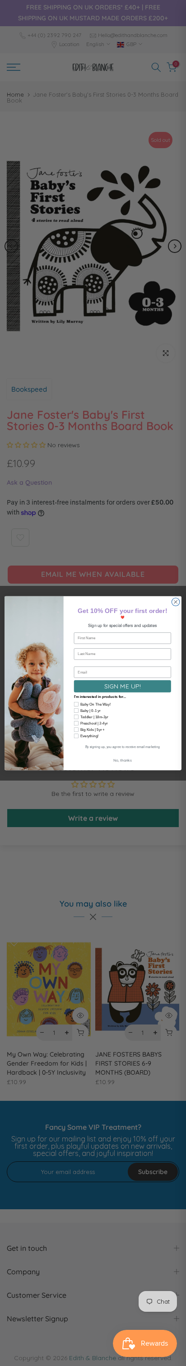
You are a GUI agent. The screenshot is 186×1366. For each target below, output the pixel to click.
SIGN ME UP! (122, 686)
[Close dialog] (176, 602)
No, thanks (122, 760)
